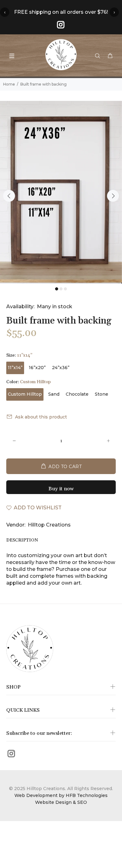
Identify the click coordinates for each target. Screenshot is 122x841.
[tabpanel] (61, 192)
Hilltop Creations (49, 525)
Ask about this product (41, 417)
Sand (53, 394)
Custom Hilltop (25, 394)
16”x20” (37, 367)
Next (113, 196)
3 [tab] (65, 288)
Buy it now (61, 489)
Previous (9, 196)
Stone (101, 394)
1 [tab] (56, 288)
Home (9, 84)
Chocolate (77, 394)
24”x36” (60, 367)
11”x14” (15, 367)
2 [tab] (61, 288)
